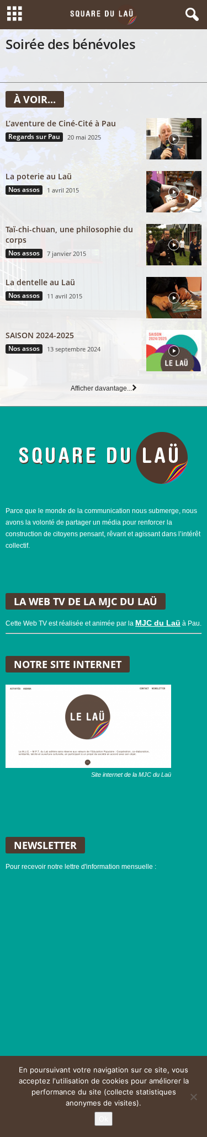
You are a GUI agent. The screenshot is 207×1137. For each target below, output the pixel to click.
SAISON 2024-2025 (40, 335)
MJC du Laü (158, 622)
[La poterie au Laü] (173, 191)
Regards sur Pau (34, 136)
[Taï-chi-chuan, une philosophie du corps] (173, 244)
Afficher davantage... (101, 388)
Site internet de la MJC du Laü (131, 774)
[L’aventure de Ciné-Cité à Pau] (173, 138)
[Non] (193, 1096)
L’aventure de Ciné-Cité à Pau (61, 123)
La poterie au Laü (39, 176)
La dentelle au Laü (40, 282)
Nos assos (24, 189)
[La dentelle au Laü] (173, 297)
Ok (103, 1118)
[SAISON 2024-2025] (173, 350)
